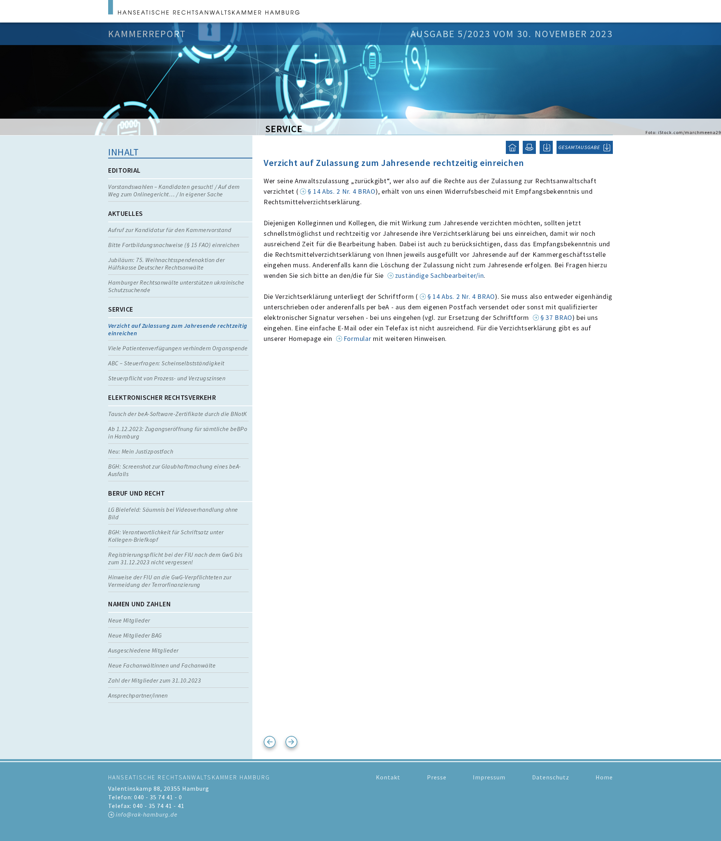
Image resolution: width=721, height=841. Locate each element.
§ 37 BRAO (556, 317)
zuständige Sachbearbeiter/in (439, 275)
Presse (436, 777)
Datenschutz (550, 777)
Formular (358, 338)
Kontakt (388, 777)
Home (604, 777)
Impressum (489, 777)
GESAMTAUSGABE (579, 147)
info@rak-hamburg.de (147, 814)
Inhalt (123, 152)
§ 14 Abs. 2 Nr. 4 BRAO (341, 191)
